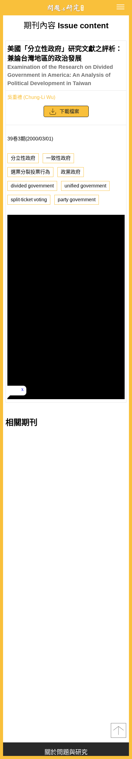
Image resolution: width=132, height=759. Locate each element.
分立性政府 (23, 158)
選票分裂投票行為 (30, 172)
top (118, 730)
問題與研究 (66, 7)
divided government (32, 185)
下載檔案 (69, 111)
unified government (85, 185)
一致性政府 (58, 158)
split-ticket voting (29, 199)
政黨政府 (70, 172)
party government (76, 199)
